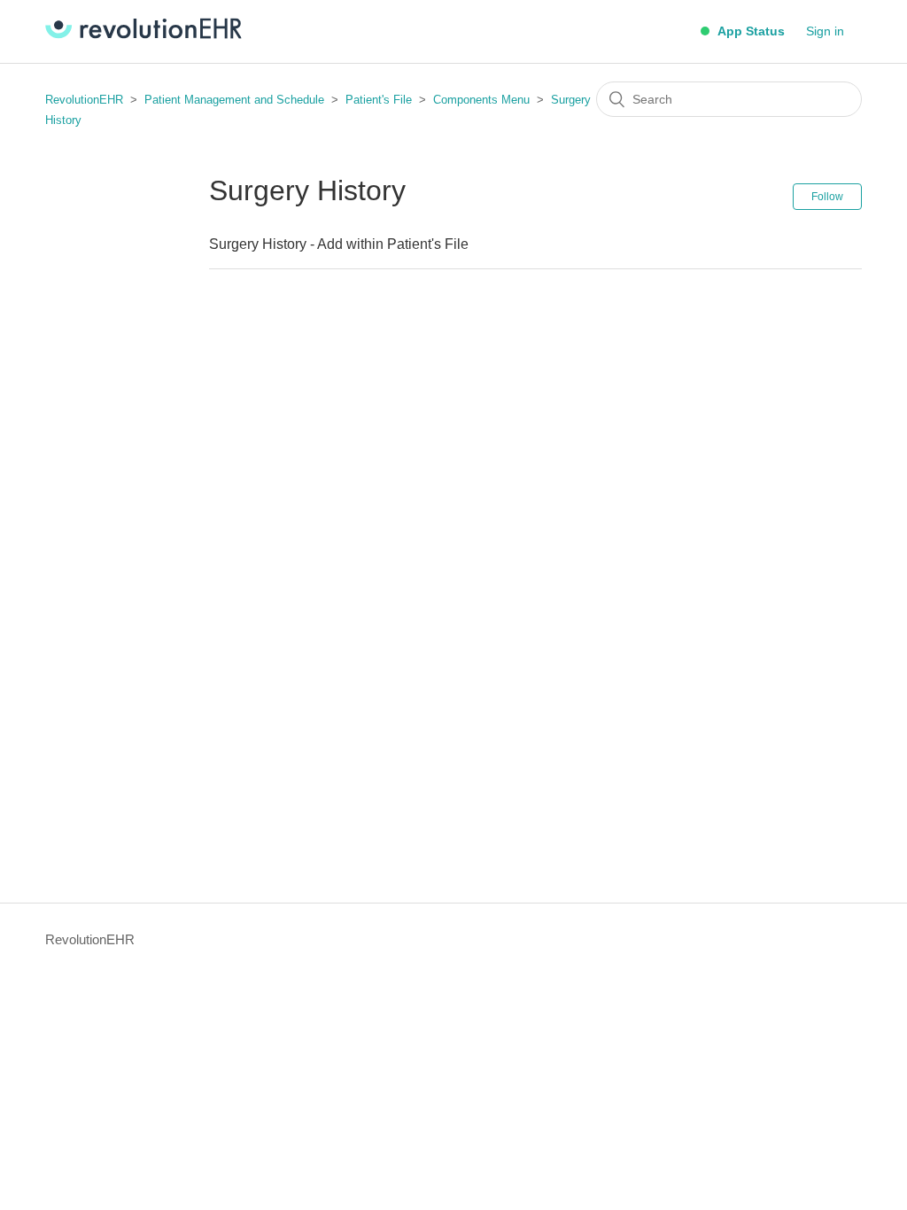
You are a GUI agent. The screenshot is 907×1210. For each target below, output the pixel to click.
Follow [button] (827, 196)
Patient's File (380, 99)
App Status (749, 31)
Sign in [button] (825, 31)
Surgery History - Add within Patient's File (339, 244)
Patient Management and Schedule (234, 99)
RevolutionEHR (84, 99)
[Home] (143, 34)
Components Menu (481, 99)
